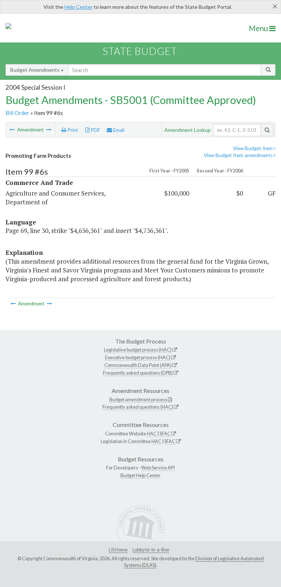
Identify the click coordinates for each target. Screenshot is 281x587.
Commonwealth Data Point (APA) (138, 365)
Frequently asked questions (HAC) (137, 407)
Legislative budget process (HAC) (138, 350)
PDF (95, 130)
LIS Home (118, 550)
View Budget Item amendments (239, 155)
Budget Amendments (35, 70)
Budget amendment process (138, 399)
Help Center (78, 7)
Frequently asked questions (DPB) (138, 373)
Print (72, 130)
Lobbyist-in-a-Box (150, 550)
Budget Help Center (140, 475)
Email (118, 130)
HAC (152, 433)
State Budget (140, 51)
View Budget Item (253, 148)
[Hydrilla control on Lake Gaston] (48, 130)
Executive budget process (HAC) (138, 357)
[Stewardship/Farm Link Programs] (13, 130)
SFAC (165, 433)
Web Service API (158, 468)
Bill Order (17, 112)
